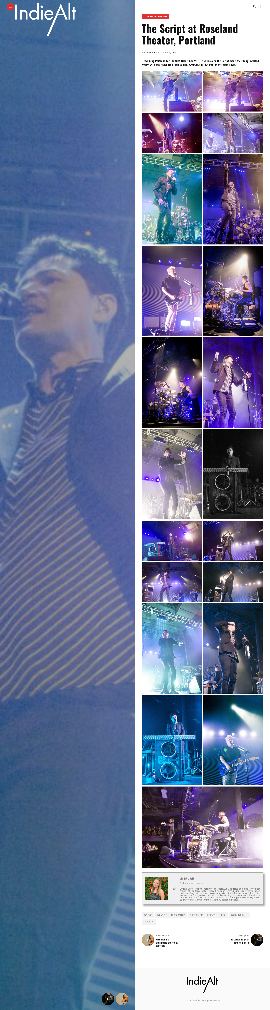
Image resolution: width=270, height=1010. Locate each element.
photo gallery (178, 915)
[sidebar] (260, 6)
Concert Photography (155, 16)
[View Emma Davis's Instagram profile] (174, 888)
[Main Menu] (10, 7)
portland (212, 915)
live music (161, 915)
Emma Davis (148, 52)
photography (196, 915)
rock (223, 915)
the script (149, 922)
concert (148, 915)
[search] (254, 6)
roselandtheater (239, 915)
